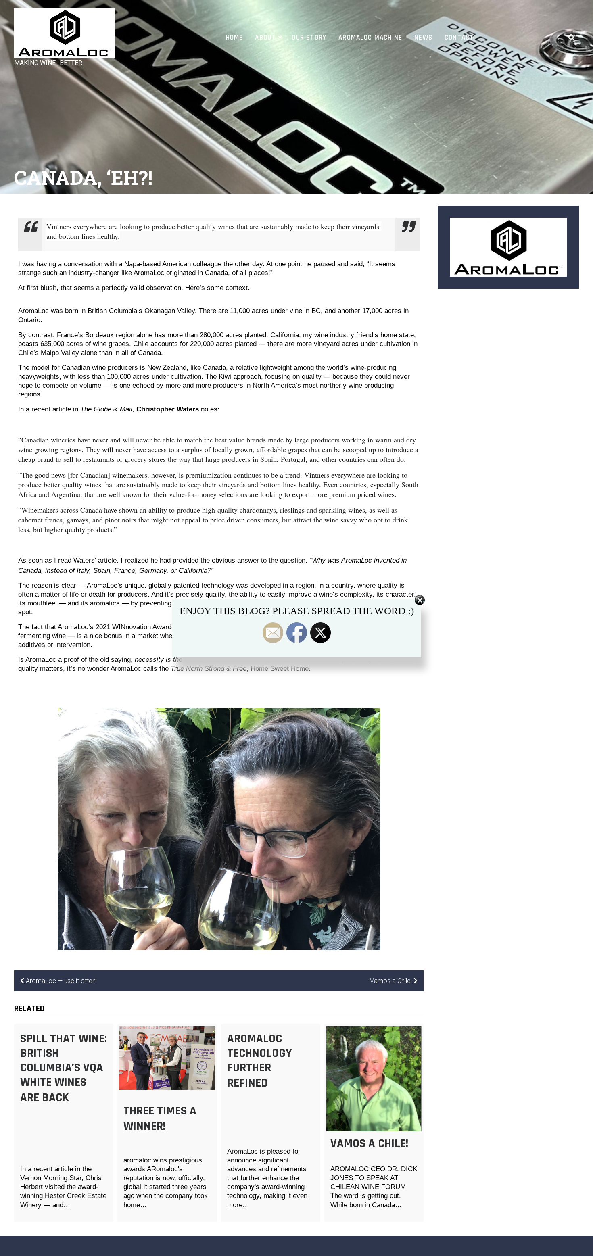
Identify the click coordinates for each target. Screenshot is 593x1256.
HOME (234, 37)
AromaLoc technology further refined (259, 1061)
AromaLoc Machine (370, 37)
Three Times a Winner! (159, 1118)
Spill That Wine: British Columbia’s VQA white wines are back (63, 1068)
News (423, 37)
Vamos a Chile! (369, 1143)
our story (309, 37)
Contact (459, 37)
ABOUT (265, 37)
